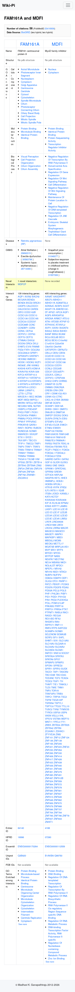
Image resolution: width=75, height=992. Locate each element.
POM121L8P (57, 603)
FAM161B (61, 437)
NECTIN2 (59, 559)
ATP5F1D (64, 321)
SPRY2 (56, 668)
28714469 (26, 268)
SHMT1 (49, 640)
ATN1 (48, 321)
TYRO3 (48, 712)
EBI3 (64, 418)
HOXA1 (59, 481)
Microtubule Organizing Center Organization (30, 892)
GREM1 (58, 471)
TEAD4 (64, 678)
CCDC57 (31, 321)
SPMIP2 (59, 662)
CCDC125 (23, 315)
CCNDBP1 (23, 327)
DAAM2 (65, 399)
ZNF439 (49, 765)
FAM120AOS (51, 434)
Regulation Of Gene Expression (58, 173)
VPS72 (48, 718)
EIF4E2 (49, 424)
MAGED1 (60, 531)
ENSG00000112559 (55, 846)
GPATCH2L (60, 468)
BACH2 (35, 296)
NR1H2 (58, 568)
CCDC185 (33, 318)
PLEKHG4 (23, 415)
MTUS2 (38, 402)
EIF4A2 (59, 421)
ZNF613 (49, 796)
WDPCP (22, 284)
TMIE (54, 687)
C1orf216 (49, 343)
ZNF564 (49, 784)
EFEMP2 (49, 421)
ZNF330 (58, 753)
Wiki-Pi (8, 5)
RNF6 (48, 628)
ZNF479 (58, 771)
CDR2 (32, 327)
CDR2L (21, 331)
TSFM (48, 700)
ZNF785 (49, 815)
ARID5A (49, 318)
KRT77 (55, 506)
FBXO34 (49, 446)
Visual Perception (30, 156)
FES (65, 446)
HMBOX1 (31, 359)
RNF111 (59, 624)
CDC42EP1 (58, 371)
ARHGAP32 (58, 315)
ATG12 (65, 318)
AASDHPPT (59, 296)
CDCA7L (49, 374)
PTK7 (65, 609)
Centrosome (27, 88)
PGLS (63, 590)
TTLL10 (65, 706)
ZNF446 (58, 768)
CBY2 (21, 312)
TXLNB (31, 459)
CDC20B (57, 368)
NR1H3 (48, 571)
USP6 (64, 712)
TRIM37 (22, 452)
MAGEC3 (50, 531)
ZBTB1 (29, 462)
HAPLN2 (58, 474)
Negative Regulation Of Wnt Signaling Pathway (58, 191)
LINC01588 (50, 524)
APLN (59, 312)
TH (61, 681)
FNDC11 (57, 449)
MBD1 (60, 537)
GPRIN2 (49, 471)
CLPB (59, 384)
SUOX (64, 668)
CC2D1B (49, 356)
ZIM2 (39, 465)
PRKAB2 (49, 606)
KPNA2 (64, 503)
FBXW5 (58, 446)
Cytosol (25, 94)
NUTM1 (37, 406)
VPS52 (21, 462)
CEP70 (21, 337)
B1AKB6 (49, 855)
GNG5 (61, 465)
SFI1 (55, 637)
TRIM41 (31, 452)
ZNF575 (49, 787)
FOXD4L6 (50, 456)
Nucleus (52, 69)
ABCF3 (48, 299)
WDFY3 (65, 718)
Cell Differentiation (57, 184)
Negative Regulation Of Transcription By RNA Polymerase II (58, 159)
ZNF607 (58, 793)
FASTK (56, 443)
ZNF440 (58, 765)
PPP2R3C (31, 421)
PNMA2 (22, 418)
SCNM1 (33, 431)
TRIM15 (29, 449)
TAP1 (56, 671)
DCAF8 (56, 402)
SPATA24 (50, 656)
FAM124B (64, 434)
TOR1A (55, 690)
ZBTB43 (22, 465)
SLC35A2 (60, 646)
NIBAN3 (56, 562)
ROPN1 (29, 427)
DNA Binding (54, 874)
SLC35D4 (49, 649)
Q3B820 (22, 855)
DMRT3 (64, 409)
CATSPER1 (51, 349)
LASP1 (48, 509)
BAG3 (56, 331)
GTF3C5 (49, 474)
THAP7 (48, 684)
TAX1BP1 (23, 440)
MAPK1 (59, 534)
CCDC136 (23, 318)
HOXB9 (48, 484)
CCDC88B (23, 324)
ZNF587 (49, 793)
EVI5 (28, 346)
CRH (55, 390)
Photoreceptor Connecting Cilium (30, 108)
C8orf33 (49, 346)
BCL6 (48, 337)
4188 (47, 828)
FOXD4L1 (50, 452)
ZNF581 (58, 790)
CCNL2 (48, 368)
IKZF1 (38, 362)
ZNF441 (49, 768)
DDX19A (59, 406)
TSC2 (64, 696)
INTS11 (54, 490)
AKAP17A (50, 309)
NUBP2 (48, 574)
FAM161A (29, 44)
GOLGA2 (35, 349)
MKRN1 (22, 402)
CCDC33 (22, 321)
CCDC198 (61, 362)
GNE (54, 465)
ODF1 (65, 578)
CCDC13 (32, 315)
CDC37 (48, 371)
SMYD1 (49, 653)
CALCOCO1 (32, 306)
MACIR (64, 528)
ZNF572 (58, 784)
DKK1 (56, 409)
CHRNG (63, 381)
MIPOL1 (34, 399)
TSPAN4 (49, 703)
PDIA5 (65, 587)
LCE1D (48, 512)
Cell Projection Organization (28, 161)
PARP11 (63, 581)
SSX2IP (33, 434)
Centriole (25, 91)
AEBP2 (58, 306)
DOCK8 (21, 343)
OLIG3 (48, 581)
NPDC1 (59, 565)
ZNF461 (49, 771)
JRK (29, 365)
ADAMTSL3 (62, 302)
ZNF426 (22, 471)
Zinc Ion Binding (56, 958)
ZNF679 (49, 806)
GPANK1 (49, 468)
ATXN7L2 (60, 324)
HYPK (56, 487)
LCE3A (48, 515)
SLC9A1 (59, 649)
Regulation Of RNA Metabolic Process (57, 922)
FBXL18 (65, 443)
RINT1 (21, 427)
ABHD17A (50, 302)
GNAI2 (48, 465)
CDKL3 (58, 374)
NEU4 (48, 562)
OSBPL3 (22, 409)
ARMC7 (58, 318)
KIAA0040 (50, 499)
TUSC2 (48, 709)
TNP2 (48, 690)
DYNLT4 (57, 418)
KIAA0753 (23, 371)
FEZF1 (48, 449)
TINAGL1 (63, 684)
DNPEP (49, 415)
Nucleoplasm (27, 78)
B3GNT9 (63, 327)
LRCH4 (48, 528)
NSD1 (56, 571)
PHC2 (21, 412)
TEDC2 (48, 681)
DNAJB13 (50, 412)
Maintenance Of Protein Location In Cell (57, 200)
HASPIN (49, 477)
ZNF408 (49, 756)
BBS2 (55, 334)
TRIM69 (31, 456)
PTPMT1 (49, 612)
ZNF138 (58, 740)
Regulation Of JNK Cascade (57, 217)
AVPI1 (48, 327)
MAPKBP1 (50, 537)
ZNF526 (31, 471)
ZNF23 (65, 746)
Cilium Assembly (29, 169)
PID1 (47, 596)
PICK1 (35, 412)
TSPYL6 (49, 706)
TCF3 (57, 678)
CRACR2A (59, 387)
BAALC (48, 331)
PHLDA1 (55, 593)
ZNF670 (58, 803)
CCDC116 (59, 356)
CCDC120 (50, 359)
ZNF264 (58, 750)
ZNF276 (38, 468)
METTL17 (58, 543)
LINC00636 (57, 521)
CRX (61, 390)
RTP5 (54, 628)
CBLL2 (48, 352)
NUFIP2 (57, 574)
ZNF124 (65, 737)
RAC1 (66, 612)
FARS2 (48, 443)
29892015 (26, 253)
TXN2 (56, 709)
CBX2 (55, 352)
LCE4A (56, 518)
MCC (31, 396)
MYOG (57, 553)
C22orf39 (59, 343)
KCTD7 (54, 496)
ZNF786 (58, 815)
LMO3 (60, 524)
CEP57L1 (22, 334)
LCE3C (56, 515)
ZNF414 (58, 756)
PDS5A (48, 590)
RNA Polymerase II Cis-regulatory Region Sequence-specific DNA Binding (58, 911)
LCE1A (56, 509)
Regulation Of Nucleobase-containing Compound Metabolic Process (57, 949)
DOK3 (65, 415)
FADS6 (58, 431)
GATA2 (65, 459)
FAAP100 (50, 431)
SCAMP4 (49, 631)
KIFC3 (21, 374)
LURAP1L (30, 390)
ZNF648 (49, 800)
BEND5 (21, 302)
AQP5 (48, 315)
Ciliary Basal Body (30, 113)
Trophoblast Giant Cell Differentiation (57, 233)
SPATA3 (59, 656)
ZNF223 (58, 746)
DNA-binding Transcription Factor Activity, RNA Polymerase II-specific (58, 933)
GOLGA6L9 (23, 352)
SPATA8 (49, 659)
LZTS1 (21, 393)
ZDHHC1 (60, 731)
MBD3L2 (49, 540)
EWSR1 (57, 427)
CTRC (59, 396)
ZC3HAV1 (50, 731)
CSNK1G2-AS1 (59, 393)
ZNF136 (49, 740)
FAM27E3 (50, 440)
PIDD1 (54, 596)
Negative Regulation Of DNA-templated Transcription (58, 209)
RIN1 (57, 621)
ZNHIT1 (49, 821)
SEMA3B (61, 634)
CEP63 (31, 334)
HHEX (64, 477)
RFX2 (58, 618)
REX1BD (49, 618)
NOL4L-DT (50, 565)
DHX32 (31, 340)
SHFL (61, 637)
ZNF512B (58, 778)
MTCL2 (29, 402)
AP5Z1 (51, 312)
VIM (37, 459)
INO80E (22, 365)
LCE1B (64, 509)
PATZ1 (48, 584)
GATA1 (57, 459)
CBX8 (62, 352)
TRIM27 (38, 449)
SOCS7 (65, 653)
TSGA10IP (57, 700)
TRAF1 (28, 446)
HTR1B (48, 487)
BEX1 (62, 337)
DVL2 (35, 343)
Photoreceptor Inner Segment (31, 74)
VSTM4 (57, 718)
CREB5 (48, 390)
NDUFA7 (49, 559)
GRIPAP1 (34, 356)
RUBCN (37, 427)
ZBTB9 (57, 728)
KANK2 (35, 365)
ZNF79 (65, 815)
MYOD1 (49, 553)
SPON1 (49, 665)
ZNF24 (21, 468)
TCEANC (49, 678)
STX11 (21, 437)
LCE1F (56, 512)
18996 (21, 837)
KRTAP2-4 (25, 384)
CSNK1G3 (50, 396)
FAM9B (35, 346)
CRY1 (48, 393)
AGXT (66, 306)
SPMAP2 (49, 662)
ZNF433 (49, 762)
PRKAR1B (23, 424)
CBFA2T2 (62, 349)
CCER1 (58, 365)
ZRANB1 (31, 474)
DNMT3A (60, 412)
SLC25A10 (60, 643)
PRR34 (57, 609)
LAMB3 (63, 506)
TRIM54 (22, 456)
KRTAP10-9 (26, 381)
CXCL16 (49, 399)
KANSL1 (64, 493)
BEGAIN (22, 299)
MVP (47, 549)
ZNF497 (49, 778)
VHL (61, 715)
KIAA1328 (34, 371)
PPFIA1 (37, 418)
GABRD (49, 459)
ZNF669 (49, 803)
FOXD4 (65, 449)
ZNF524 (49, 781)
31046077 (53, 256)
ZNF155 (49, 743)
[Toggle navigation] (68, 5)
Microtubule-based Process (30, 875)
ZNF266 (49, 753)
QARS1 (33, 424)
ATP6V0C (50, 324)
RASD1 (48, 615)
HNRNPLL (50, 481)
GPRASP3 (23, 356)
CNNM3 (49, 387)
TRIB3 (21, 449)
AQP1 (21, 296)
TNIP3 (21, 446)
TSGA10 (22, 459)
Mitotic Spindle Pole (31, 122)
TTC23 (57, 706)
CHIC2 (48, 381)
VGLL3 (55, 715)
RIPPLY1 (49, 624)
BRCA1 (37, 302)
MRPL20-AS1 (62, 546)
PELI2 (56, 590)
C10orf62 (62, 340)
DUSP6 (48, 418)
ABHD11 (57, 299)
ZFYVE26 (50, 734)
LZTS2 (28, 393)
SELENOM (50, 634)
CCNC (32, 324)
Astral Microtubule (30, 69)
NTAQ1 (63, 571)
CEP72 (29, 337)
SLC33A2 (49, 646)
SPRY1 (48, 668)
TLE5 (47, 687)
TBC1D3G (61, 675)
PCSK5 (65, 584)
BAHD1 (63, 331)
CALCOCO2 (24, 309)
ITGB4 (48, 493)
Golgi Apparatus (29, 85)
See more (22, 924)
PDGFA (49, 587)
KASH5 (21, 368)
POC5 (29, 418)
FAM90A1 (61, 440)
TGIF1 (56, 681)
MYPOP (49, 556)
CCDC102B (30, 312)
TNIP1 (37, 443)
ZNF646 (58, 796)
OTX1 (55, 581)
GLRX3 (64, 462)
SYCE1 (29, 437)
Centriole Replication (31, 917)
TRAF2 (36, 446)
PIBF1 (27, 412)
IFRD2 (63, 487)
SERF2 (48, 637)
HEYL (57, 477)
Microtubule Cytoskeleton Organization (27, 902)
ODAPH (57, 578)
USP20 (56, 712)
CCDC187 (50, 362)
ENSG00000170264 (28, 846)
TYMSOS (64, 709)
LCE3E (48, 518)
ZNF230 (49, 750)
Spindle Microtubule (31, 100)
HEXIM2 (22, 359)
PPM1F (21, 421)
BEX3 (55, 340)
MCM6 (38, 396)
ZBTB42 (49, 728)
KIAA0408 (61, 499)
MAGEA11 (23, 396)
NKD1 (63, 562)
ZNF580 (49, 790)
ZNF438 (58, 762)
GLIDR (56, 462)
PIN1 (47, 599)
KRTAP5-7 (36, 384)
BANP (48, 334)
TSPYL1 (58, 703)
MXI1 (53, 549)
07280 (48, 837)
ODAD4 (48, 578)
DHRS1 (48, 409)
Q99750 (58, 855)
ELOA (56, 424)
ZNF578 (58, 787)
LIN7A (48, 521)
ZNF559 (58, 781)
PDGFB (57, 587)
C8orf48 (57, 346)
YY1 (63, 721)
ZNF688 (58, 806)
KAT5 (29, 368)
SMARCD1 (23, 434)
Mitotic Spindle (28, 119)
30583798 (27, 259)
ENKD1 (64, 424)
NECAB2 (22, 406)
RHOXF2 (49, 621)
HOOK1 (22, 362)
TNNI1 (60, 687)
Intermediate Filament (27, 913)
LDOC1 (32, 387)
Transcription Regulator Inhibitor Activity (57, 147)
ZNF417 (49, 759)
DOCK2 (57, 415)
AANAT (48, 296)
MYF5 (60, 549)
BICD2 (29, 302)
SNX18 (57, 653)
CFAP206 (60, 377)
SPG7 (57, 659)
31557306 (53, 275)
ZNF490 (49, 775)
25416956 (49, 28)
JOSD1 (55, 493)
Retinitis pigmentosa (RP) (31, 242)
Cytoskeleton (27, 97)
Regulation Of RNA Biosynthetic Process (57, 899)
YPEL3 (56, 721)
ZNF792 (22, 474)
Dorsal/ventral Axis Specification (57, 167)
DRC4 (29, 343)
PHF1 (48, 593)
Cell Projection (28, 116)
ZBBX (48, 725)
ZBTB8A (31, 465)
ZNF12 (57, 737)
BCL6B (54, 337)
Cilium (24, 103)
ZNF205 (58, 743)
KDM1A (36, 368)
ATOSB (55, 321)
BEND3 (31, 299)
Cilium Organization (31, 165)
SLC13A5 (64, 640)
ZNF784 (58, 812)
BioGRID (25, 32)
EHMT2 (21, 346)
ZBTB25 (65, 725)
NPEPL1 (49, 568)
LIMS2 (63, 518)
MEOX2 (49, 543)
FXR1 (27, 349)
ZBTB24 (56, 725)
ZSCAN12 (23, 477)
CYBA (57, 399)
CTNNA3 (22, 340)
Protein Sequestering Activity (58, 139)
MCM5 (57, 540)
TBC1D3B (50, 675)
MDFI (57, 44)
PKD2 (54, 599)
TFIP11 (21, 443)
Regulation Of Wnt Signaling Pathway (57, 180)
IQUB (61, 490)
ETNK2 (48, 427)
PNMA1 (33, 415)
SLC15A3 (49, 643)
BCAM (62, 334)
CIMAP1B (50, 384)
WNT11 (48, 721)
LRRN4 (56, 528)
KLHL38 (56, 503)
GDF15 (48, 462)
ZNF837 (49, 818)
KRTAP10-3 (31, 374)
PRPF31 (49, 609)
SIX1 (55, 640)
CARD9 (34, 309)
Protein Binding (28, 128)
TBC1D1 (32, 440)
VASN (48, 715)
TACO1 (48, 671)
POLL (48, 603)
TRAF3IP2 (50, 693)
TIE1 (55, 684)
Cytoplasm (26, 81)
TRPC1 (48, 696)
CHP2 (55, 381)
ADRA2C (49, 306)
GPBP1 (34, 352)
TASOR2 (63, 671)
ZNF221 (49, 746)
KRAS (48, 506)
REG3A (57, 615)
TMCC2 (30, 443)
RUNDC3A (23, 431)
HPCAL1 (57, 484)
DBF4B (48, 402)
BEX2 (48, 340)
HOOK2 (30, 362)
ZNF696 (49, 809)
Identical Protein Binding (29, 136)
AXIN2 (28, 296)
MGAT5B (49, 546)
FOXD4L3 (60, 452)
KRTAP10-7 (24, 377)
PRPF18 (59, 606)
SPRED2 (57, 665)
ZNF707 (58, 809)
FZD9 (58, 456)
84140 (21, 828)
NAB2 (57, 556)
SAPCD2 (62, 628)
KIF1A (48, 503)
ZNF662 (58, 800)
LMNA (21, 390)
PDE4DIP (32, 409)
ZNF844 (58, 818)
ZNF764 (49, 812)
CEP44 (29, 331)
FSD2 (21, 349)
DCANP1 (49, 406)
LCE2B (63, 512)
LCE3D (63, 515)
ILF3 (47, 490)
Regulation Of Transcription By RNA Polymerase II (58, 889)
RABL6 (58, 612)
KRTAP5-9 (23, 387)
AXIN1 (55, 327)
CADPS (22, 306)
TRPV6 (56, 696)
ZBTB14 (37, 462)
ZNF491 (58, 775)
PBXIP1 (56, 584)
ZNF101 (49, 737)
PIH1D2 (62, 596)
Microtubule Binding (31, 131)
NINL (30, 406)
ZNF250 (29, 468)
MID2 (26, 399)
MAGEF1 (49, 534)
